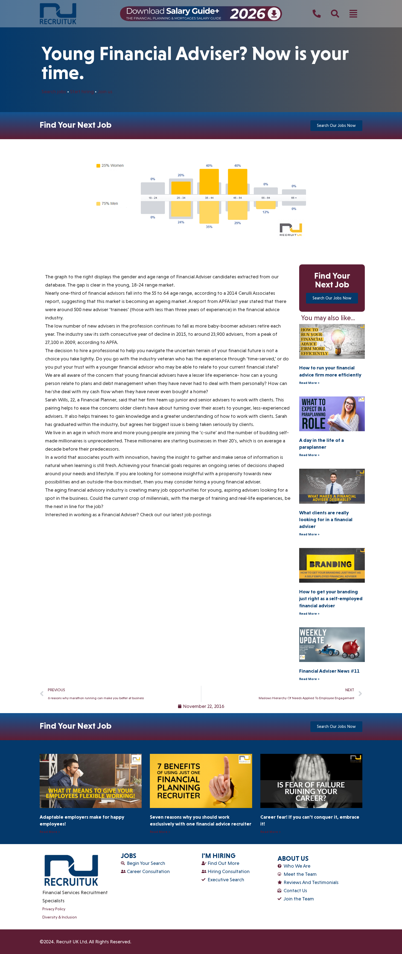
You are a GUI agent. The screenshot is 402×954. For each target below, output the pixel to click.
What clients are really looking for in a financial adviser (326, 519)
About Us (293, 858)
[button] (353, 13)
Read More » (309, 383)
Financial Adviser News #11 (329, 671)
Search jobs (54, 91)
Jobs (128, 856)
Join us (104, 91)
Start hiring (82, 91)
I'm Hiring (218, 856)
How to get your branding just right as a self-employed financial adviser (331, 598)
